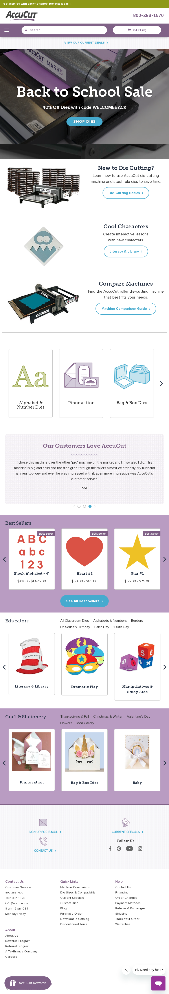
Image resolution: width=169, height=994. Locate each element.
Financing (122, 892)
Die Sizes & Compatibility (78, 892)
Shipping (121, 913)
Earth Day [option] (101, 627)
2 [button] (84, 506)
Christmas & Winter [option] (108, 716)
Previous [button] (7, 383)
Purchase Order (71, 913)
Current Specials (72, 897)
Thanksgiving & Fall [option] (74, 716)
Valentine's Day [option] (138, 716)
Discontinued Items (73, 924)
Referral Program (17, 946)
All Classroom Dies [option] (74, 620)
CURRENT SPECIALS (126, 832)
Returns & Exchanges (130, 908)
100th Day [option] (121, 627)
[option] (31, 383)
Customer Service (18, 887)
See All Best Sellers (82, 601)
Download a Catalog (74, 919)
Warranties (122, 924)
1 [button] (79, 506)
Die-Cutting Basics (124, 193)
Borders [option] (137, 620)
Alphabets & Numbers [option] (110, 620)
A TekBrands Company (21, 951)
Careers (11, 956)
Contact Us (123, 887)
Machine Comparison (75, 887)
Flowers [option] (66, 723)
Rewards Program (17, 941)
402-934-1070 (15, 898)
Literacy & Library (124, 251)
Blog (63, 908)
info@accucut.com (17, 903)
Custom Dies (69, 903)
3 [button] (90, 506)
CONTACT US (43, 851)
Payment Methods (128, 903)
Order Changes (126, 897)
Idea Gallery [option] (85, 723)
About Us (11, 935)
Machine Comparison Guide (124, 308)
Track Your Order (127, 919)
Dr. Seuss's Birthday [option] (75, 627)
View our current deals (84, 42)
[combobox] (45, 30)
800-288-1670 (148, 16)
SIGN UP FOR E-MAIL (43, 832)
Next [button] (161, 383)
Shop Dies (84, 122)
